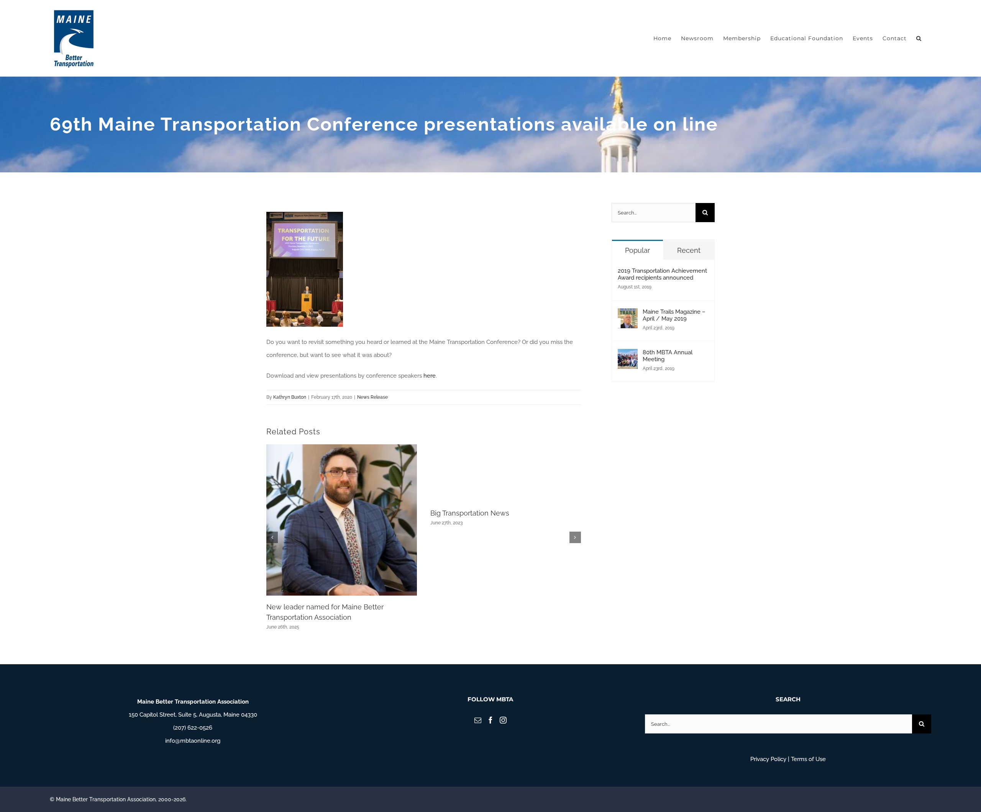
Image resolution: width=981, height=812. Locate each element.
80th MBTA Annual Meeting (667, 356)
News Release (372, 397)
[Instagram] (503, 720)
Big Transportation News (469, 513)
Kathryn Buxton (289, 397)
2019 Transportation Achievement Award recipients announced (662, 274)
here (429, 375)
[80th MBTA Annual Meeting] (628, 355)
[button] (919, 38)
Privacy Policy (768, 759)
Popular (637, 250)
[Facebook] (490, 720)
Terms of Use (808, 759)
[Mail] (477, 720)
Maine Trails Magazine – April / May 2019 (674, 315)
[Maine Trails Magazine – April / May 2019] (628, 314)
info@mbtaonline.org (192, 740)
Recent (688, 250)
